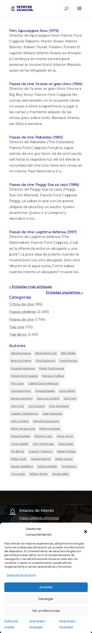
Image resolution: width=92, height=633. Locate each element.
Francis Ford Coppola (24, 375)
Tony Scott (18, 473)
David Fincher (68, 360)
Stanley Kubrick (41, 458)
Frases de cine (21, 319)
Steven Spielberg (22, 466)
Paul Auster (66, 443)
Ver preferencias (46, 611)
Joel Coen (70, 398)
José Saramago (52, 413)
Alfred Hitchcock (46, 353)
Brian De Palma (21, 360)
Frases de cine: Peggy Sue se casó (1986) (44, 185)
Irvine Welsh (67, 390)
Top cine (16, 327)
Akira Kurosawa (21, 353)
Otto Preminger (43, 443)
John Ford (17, 406)
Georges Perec (21, 390)
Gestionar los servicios (21, 575)
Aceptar (46, 587)
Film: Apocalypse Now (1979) (34, 31)
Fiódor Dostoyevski (51, 368)
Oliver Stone (65, 436)
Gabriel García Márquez (43, 383)
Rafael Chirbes (66, 451)
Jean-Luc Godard (48, 398)
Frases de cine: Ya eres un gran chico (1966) (45, 84)
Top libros (18, 334)
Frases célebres (22, 312)
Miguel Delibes (20, 436)
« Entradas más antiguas (30, 287)
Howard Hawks (45, 390)
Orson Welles (19, 443)
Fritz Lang (17, 383)
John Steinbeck (59, 406)
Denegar (46, 599)
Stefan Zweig (64, 458)
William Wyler (38, 473)
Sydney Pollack (47, 466)
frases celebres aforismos (39, 518)
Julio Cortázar (20, 421)
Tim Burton (68, 466)
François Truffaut (53, 375)
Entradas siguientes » (64, 292)
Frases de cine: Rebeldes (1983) (36, 137)
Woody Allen (60, 473)
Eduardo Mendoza (23, 368)
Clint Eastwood (45, 360)
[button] (85, 531)
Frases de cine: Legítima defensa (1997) (43, 232)
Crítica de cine (21, 304)
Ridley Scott (19, 458)
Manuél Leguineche (46, 421)
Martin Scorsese (49, 428)
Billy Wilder (68, 353)
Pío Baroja (17, 451)
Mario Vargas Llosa (23, 428)
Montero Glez (43, 436)
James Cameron (22, 398)
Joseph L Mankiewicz (24, 413)
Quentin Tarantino (40, 451)
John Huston (36, 406)
